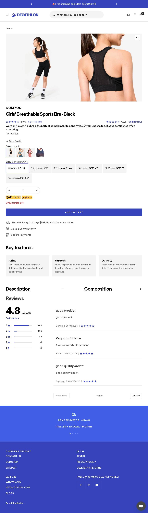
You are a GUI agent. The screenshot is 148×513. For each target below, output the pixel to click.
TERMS (81, 456)
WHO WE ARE (13, 481)
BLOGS (10, 493)
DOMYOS (13, 108)
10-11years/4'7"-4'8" (88, 170)
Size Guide (15, 141)
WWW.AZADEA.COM (18, 487)
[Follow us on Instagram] (89, 485)
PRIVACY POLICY (86, 461)
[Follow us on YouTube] (97, 485)
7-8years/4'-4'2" (39, 170)
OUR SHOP (12, 461)
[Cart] (140, 14)
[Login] (134, 14)
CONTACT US (13, 456)
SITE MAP (11, 467)
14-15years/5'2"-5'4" (18, 180)
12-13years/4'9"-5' (114, 170)
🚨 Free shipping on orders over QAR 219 (74, 4)
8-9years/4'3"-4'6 (63, 170)
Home (9, 28)
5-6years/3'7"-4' (16, 170)
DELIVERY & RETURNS (89, 467)
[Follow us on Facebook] (81, 485)
